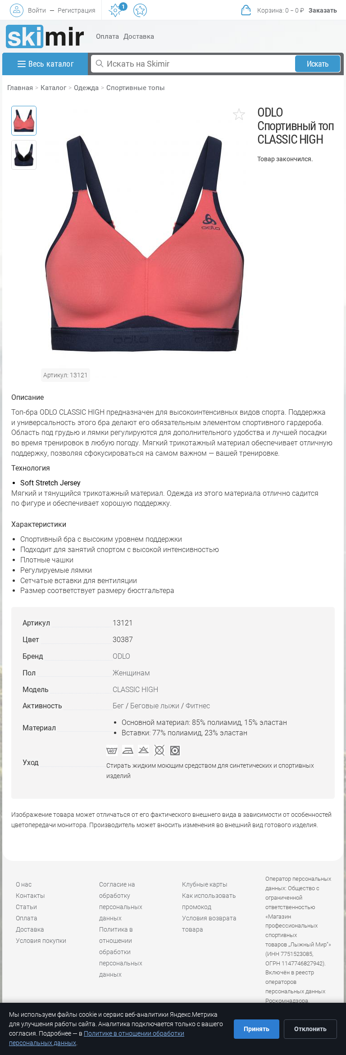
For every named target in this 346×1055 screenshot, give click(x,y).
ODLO (121, 656)
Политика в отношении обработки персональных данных (120, 952)
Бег (118, 706)
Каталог (53, 88)
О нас (24, 884)
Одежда (86, 88)
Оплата (107, 36)
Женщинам (131, 673)
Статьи (26, 906)
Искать (318, 63)
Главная (20, 88)
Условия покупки (41, 940)
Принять (256, 1028)
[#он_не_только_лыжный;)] (45, 36)
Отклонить (310, 1028)
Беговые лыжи (154, 706)
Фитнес (198, 706)
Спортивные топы (135, 88)
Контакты (30, 895)
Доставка (138, 36)
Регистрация (77, 10)
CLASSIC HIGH (135, 689)
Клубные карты (205, 884)
